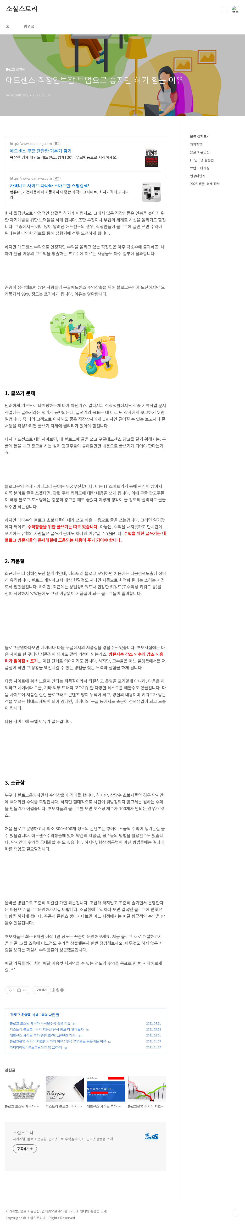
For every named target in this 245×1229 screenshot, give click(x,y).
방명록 (29, 26)
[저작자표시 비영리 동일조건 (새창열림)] (57, 990)
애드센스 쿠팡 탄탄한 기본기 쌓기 (41, 151)
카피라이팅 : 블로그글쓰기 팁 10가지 (36, 1047)
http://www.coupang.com (31, 144)
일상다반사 (198, 175)
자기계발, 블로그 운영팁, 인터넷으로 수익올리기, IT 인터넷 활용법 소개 (63, 1138)
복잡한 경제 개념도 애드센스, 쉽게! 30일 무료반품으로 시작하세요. (63, 157)
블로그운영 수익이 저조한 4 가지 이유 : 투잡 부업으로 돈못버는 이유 (58, 1041)
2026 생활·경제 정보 (205, 183)
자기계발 (196, 144)
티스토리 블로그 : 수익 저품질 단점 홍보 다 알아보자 (47, 1029)
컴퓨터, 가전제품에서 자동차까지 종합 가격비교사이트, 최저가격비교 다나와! (69, 194)
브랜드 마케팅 (200, 168)
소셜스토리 (22, 9)
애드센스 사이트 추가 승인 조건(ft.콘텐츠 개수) (43, 1035)
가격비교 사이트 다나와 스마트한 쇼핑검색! (49, 185)
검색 (224, 9)
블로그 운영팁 (20, 1014)
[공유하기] (19, 990)
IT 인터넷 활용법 (202, 160)
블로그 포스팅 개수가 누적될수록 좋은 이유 (40, 1023)
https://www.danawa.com (31, 178)
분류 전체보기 (200, 136)
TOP (235, 1213)
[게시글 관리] (25, 990)
